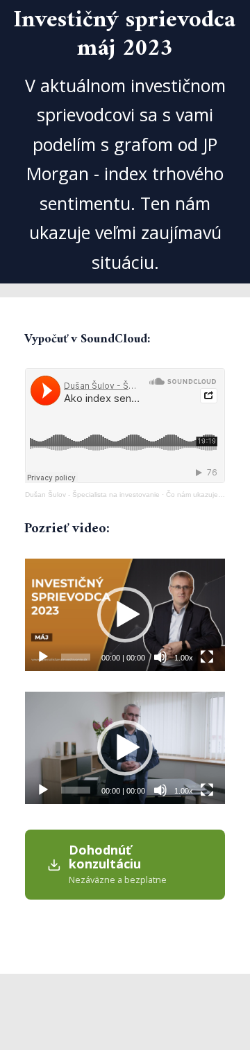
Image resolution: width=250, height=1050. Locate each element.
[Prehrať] (43, 657)
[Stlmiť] (160, 657)
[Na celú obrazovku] (207, 657)
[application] (125, 615)
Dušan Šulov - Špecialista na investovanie (92, 494)
